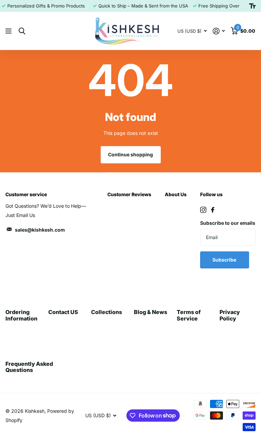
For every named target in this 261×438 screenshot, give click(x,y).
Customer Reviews (129, 194)
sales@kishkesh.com (40, 230)
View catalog (9, 31)
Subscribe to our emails (227, 223)
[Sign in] (218, 31)
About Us (176, 194)
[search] (22, 31)
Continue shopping (130, 154)
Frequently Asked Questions (29, 366)
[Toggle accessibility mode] (252, 6)
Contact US (63, 312)
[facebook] (212, 210)
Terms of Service (189, 315)
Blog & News (150, 312)
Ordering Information (21, 315)
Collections (106, 312)
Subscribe (224, 260)
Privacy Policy (230, 315)
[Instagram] (203, 210)
